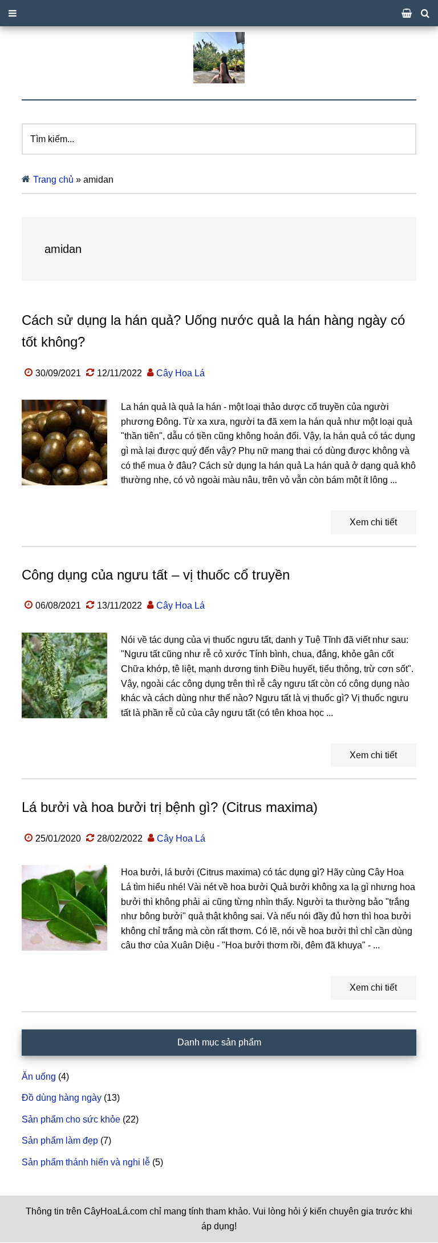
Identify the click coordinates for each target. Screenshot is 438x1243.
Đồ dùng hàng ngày (62, 1098)
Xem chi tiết (373, 522)
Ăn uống (39, 1076)
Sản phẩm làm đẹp (60, 1140)
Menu (219, 13)
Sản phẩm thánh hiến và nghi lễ (86, 1162)
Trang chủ (53, 179)
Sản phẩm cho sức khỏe (71, 1119)
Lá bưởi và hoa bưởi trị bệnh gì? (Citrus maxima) (170, 807)
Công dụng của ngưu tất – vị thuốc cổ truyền (156, 574)
